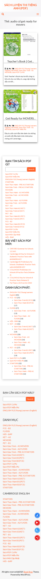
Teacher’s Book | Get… (20, 61)
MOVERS (14, 70)
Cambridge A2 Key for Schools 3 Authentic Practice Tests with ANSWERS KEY (22, 256)
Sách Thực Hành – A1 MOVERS (17, 192)
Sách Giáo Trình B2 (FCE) (14, 227)
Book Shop (28, 572)
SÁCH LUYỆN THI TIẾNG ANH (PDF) (20, 6)
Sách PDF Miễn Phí (19, 129)
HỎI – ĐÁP (9, 237)
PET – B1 (8, 213)
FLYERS (8, 198)
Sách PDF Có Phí (18, 72)
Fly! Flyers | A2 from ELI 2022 (21, 283)
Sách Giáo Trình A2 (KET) (14, 211)
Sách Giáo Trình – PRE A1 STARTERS (19, 187)
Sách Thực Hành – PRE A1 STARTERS (19, 184)
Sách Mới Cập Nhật (12, 235)
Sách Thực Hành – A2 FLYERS (16, 200)
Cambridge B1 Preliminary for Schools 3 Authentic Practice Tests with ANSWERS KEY (23, 264)
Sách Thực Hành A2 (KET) (15, 208)
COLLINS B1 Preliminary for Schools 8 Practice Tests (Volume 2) (22, 272)
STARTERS (9, 182)
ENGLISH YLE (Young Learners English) (20, 179)
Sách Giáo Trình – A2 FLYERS (16, 203)
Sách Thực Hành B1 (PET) (15, 216)
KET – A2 (8, 206)
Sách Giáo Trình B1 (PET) (14, 219)
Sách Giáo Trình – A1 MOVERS (16, 195)
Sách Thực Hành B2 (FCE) (15, 224)
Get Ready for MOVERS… (20, 118)
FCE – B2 (8, 221)
